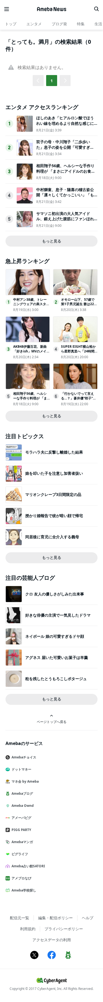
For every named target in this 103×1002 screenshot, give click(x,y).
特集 (81, 23)
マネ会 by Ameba (25, 781)
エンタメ (34, 23)
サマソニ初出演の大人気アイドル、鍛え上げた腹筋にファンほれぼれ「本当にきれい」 (65, 219)
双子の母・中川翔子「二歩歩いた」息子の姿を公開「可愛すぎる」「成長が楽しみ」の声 (63, 147)
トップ (10, 23)
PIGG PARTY (21, 829)
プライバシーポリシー (63, 928)
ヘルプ (87, 917)
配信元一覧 (19, 917)
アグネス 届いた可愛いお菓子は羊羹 (56, 657)
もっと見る (51, 241)
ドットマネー (21, 769)
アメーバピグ (21, 817)
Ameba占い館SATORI (28, 866)
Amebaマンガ (22, 842)
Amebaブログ (22, 793)
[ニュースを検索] (96, 9)
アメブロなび (21, 878)
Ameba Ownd (23, 805)
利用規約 (27, 928)
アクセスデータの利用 (51, 939)
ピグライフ (20, 854)
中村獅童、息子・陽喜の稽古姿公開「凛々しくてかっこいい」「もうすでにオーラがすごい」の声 (65, 195)
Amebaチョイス (24, 757)
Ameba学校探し (24, 890)
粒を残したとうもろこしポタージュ (56, 678)
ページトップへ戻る (51, 721)
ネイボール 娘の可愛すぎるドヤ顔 (54, 636)
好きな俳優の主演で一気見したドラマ (58, 615)
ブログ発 (59, 23)
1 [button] (52, 80)
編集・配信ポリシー (55, 917)
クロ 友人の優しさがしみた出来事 (54, 594)
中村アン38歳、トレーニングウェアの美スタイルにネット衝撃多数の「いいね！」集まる (31, 306)
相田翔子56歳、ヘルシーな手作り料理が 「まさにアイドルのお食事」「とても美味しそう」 (65, 171)
